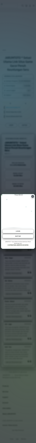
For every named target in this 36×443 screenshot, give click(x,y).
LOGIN (18, 231)
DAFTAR (18, 236)
